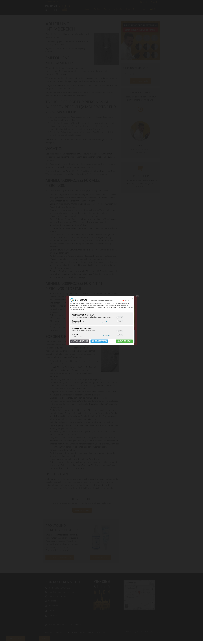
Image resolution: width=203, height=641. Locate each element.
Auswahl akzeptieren (79, 341)
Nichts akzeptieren (99, 341)
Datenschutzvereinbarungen (105, 300)
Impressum (94, 300)
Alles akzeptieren (124, 341)
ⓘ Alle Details (106, 322)
